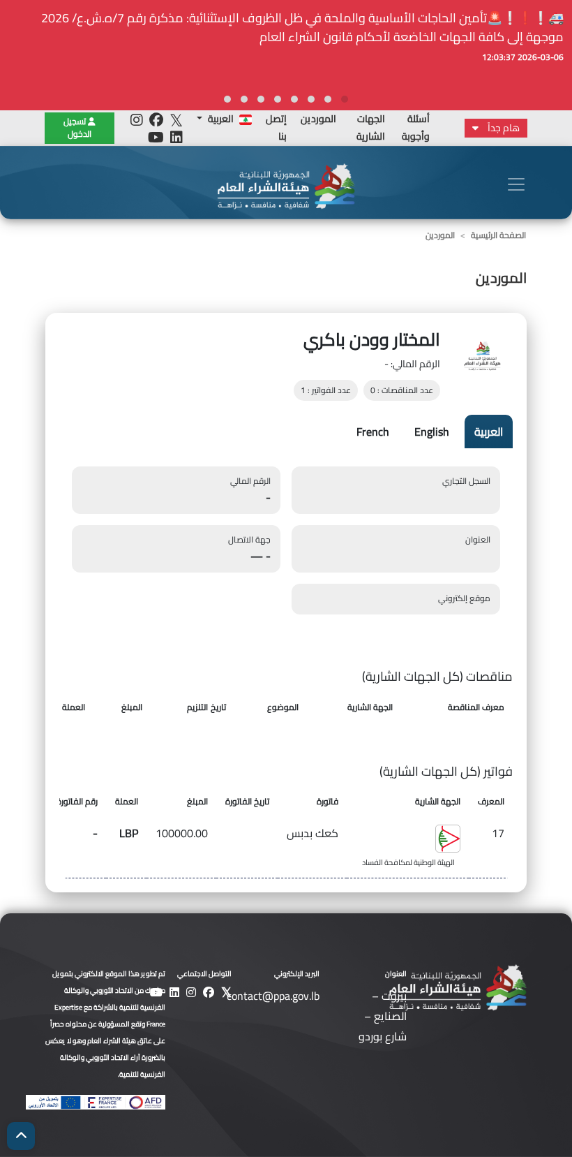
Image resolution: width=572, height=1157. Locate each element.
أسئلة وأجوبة (416, 127)
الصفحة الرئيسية (498, 235)
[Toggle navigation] (516, 184)
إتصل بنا (276, 127)
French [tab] (372, 431)
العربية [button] (221, 119)
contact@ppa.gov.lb (273, 995)
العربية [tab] (488, 431)
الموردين (318, 119)
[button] (344, 99)
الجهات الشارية (370, 127)
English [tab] (431, 431)
